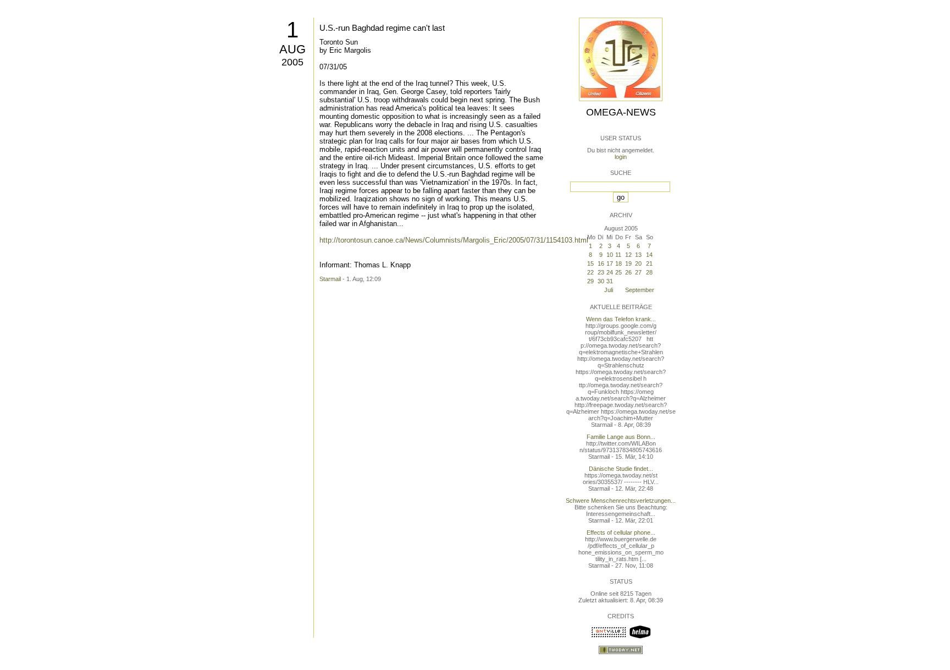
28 (649, 272)
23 (601, 272)
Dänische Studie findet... (621, 468)
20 (638, 263)
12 (628, 254)
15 (590, 263)
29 (590, 281)
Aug (292, 49)
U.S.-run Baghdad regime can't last (382, 27)
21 (649, 263)
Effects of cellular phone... (621, 532)
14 (649, 254)
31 (609, 281)
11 (618, 254)
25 (618, 272)
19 (628, 263)
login (621, 156)
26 (628, 272)
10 (609, 254)
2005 (292, 62)
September (639, 290)
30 (601, 281)
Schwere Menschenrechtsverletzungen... (621, 500)
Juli (608, 290)
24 (609, 272)
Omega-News (621, 112)
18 (618, 263)
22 (590, 272)
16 (601, 263)
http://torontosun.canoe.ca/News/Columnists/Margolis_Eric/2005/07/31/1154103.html (453, 240)
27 (638, 272)
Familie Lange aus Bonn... (621, 436)
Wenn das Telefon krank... (621, 319)
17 (609, 263)
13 (638, 254)
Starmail (330, 279)
